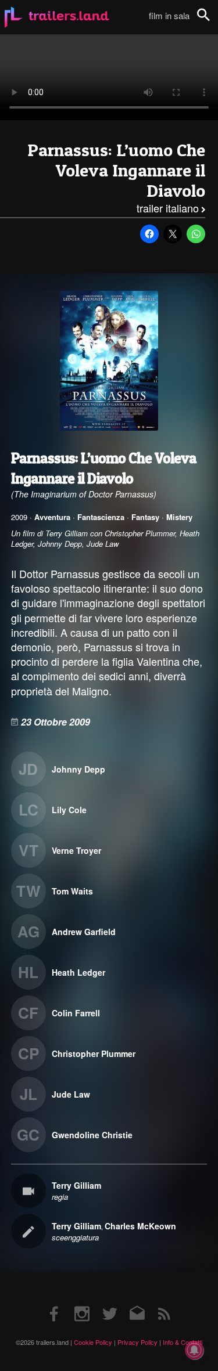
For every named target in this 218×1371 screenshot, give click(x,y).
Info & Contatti (182, 1342)
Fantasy (145, 516)
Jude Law (71, 1094)
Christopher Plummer (93, 1053)
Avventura (52, 516)
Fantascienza (100, 516)
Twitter (109, 1302)
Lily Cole (69, 810)
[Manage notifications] (194, 1350)
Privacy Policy (137, 1342)
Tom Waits (72, 891)
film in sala (169, 15)
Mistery (179, 516)
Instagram (82, 1302)
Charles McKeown (140, 1226)
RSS (164, 1302)
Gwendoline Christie (92, 1135)
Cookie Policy (93, 1342)
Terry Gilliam (76, 1185)
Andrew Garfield (84, 931)
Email (136, 1302)
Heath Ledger (78, 972)
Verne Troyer (76, 850)
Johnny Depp (78, 769)
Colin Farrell (76, 1013)
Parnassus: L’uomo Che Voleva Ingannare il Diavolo (116, 170)
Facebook (54, 1302)
